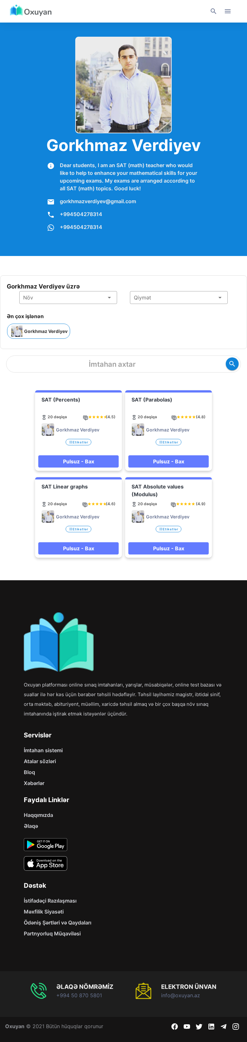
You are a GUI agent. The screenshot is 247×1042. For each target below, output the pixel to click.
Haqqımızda (38, 815)
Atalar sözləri (40, 761)
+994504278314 (81, 214)
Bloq (29, 772)
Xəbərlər (34, 783)
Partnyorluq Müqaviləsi (52, 933)
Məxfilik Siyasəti (44, 911)
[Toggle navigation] (227, 11)
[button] (68, 297)
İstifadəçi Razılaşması (50, 900)
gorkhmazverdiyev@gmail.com (98, 201)
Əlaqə (31, 826)
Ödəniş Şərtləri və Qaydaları (57, 922)
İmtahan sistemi (43, 750)
